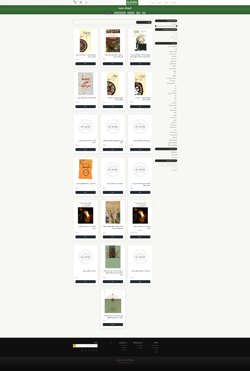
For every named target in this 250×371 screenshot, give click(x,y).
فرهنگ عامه (172, 81)
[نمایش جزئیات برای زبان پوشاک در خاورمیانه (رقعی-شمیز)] (140, 257)
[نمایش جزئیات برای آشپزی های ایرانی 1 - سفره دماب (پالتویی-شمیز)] (140, 83)
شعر (175, 88)
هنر (175, 86)
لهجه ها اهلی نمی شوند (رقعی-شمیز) (86, 98)
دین (175, 100)
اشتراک (74, 345)
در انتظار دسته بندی (172, 46)
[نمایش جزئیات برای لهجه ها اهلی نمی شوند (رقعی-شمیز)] (85, 83)
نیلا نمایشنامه (174, 168)
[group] (86, 2)
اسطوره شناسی (173, 125)
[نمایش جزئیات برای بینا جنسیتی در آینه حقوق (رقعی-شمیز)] (85, 169)
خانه (144, 13)
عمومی (174, 120)
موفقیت (174, 76)
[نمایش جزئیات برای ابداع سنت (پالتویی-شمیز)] (85, 257)
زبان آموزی (174, 122)
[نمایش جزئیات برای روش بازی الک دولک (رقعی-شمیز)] (140, 126)
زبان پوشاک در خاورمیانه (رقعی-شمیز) (141, 271)
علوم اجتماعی (173, 64)
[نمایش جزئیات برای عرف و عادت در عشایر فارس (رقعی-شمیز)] (140, 212)
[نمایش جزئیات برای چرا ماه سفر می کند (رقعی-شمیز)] (113, 169)
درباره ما (156, 349)
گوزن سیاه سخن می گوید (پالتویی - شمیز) (87, 141)
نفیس (175, 130)
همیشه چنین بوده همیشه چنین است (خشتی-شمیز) (141, 184)
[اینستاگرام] (82, 350)
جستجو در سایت (139, 345)
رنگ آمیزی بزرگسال (171, 83)
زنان (175, 95)
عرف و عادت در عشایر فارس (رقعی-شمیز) (141, 227)
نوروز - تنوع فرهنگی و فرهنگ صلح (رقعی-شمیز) (113, 141)
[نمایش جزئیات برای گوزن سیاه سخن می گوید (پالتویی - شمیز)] (85, 126)
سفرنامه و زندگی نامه (171, 78)
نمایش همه (174, 157)
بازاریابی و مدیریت (172, 93)
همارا (175, 39)
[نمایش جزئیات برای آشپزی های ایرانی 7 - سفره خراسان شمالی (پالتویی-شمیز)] (85, 40)
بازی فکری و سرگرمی (172, 142)
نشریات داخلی (173, 132)
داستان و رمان (173, 54)
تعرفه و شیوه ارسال (154, 345)
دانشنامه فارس (173, 127)
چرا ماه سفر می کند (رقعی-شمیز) (115, 183)
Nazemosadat (121, 362)
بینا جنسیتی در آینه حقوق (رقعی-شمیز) (86, 183)
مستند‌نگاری (173, 117)
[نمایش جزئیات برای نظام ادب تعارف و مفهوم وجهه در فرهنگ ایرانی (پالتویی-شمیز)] (113, 212)
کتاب (176, 49)
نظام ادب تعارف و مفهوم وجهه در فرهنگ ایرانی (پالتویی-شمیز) (113, 227)
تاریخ (175, 98)
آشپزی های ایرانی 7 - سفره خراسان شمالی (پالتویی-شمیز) (86, 56)
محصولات (166, 2)
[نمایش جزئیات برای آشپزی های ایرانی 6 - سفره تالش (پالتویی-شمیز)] (113, 83)
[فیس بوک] (96, 350)
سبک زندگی (173, 59)
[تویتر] (92, 350)
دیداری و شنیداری (173, 140)
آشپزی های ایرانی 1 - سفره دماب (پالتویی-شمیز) (142, 99)
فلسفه (175, 113)
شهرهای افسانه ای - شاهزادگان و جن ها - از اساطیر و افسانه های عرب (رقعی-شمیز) (140, 56)
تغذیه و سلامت (172, 68)
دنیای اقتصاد (174, 152)
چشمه (174, 33)
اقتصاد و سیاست (172, 105)
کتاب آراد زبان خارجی (161, 164)
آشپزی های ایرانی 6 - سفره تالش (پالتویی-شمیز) (115, 99)
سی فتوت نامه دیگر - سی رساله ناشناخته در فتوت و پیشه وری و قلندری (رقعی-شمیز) (113, 273)
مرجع (175, 108)
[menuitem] (152, 345)
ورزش (174, 71)
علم (175, 73)
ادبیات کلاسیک (173, 135)
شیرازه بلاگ (140, 347)
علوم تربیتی (173, 61)
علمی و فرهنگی (173, 37)
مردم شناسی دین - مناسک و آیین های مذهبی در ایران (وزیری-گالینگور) (113, 316)
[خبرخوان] (89, 350)
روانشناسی (174, 103)
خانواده (174, 66)
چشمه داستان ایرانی (171, 164)
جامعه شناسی (173, 110)
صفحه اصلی (173, 2)
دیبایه (174, 35)
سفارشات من (124, 347)
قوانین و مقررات (155, 347)
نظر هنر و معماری (162, 166)
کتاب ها (152, 2)
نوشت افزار (174, 137)
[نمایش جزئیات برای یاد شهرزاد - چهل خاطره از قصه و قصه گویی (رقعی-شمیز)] (113, 40)
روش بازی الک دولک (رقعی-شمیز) (142, 141)
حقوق (175, 115)
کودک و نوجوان (173, 51)
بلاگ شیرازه (159, 2)
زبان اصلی (174, 56)
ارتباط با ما (156, 352)
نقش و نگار (174, 155)
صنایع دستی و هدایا (172, 145)
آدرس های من (124, 349)
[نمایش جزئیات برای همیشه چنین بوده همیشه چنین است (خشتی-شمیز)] (140, 169)
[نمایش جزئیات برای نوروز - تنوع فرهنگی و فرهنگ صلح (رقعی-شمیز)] (113, 126)
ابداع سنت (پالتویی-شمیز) (89, 271)
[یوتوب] (85, 350)
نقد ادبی (174, 91)
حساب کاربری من (123, 345)
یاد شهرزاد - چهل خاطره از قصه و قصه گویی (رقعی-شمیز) (114, 56)
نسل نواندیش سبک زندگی (171, 166)
